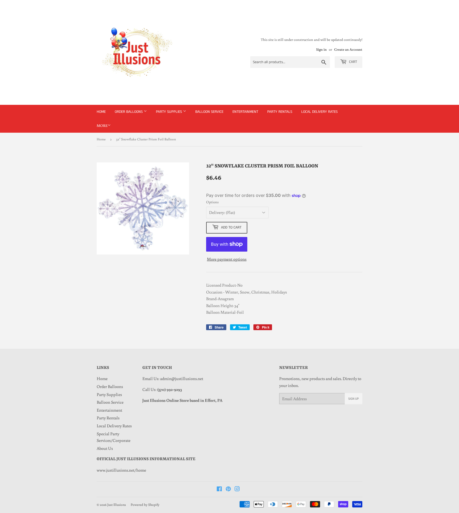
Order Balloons (129, 111)
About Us (105, 448)
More (102, 125)
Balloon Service (209, 111)
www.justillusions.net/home (121, 470)
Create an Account (348, 49)
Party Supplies (169, 111)
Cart (352, 61)
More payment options (226, 259)
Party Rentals (279, 111)
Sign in (321, 49)
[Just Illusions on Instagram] (237, 489)
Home (101, 111)
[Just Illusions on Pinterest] (228, 489)
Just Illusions (116, 504)
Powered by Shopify (145, 504)
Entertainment (245, 111)
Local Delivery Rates (319, 111)
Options (212, 202)
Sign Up (353, 398)
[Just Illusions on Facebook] (219, 489)
